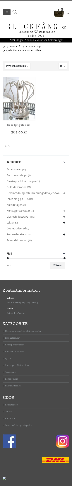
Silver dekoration (17, 240)
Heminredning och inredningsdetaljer (30, 193)
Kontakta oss (11, 405)
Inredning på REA (18, 199)
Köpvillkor (10, 418)
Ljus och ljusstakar (18, 216)
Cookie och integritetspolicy (18, 425)
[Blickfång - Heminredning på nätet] (36, 30)
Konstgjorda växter (18, 210)
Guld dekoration (17, 187)
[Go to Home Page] (4, 47)
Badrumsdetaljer (17, 175)
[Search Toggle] (15, 12)
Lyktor (10, 222)
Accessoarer (14, 169)
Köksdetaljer (14, 205)
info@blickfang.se (16, 313)
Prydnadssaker (16, 234)
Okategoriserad (16, 228)
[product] (19, 98)
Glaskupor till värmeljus (21, 181)
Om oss (8, 411)
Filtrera (58, 265)
